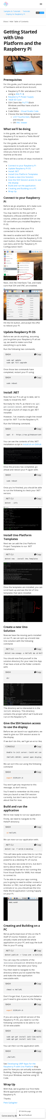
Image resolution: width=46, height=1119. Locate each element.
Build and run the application (22, 185)
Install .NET (13, 171)
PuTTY (25, 102)
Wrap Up (12, 191)
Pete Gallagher (10, 1102)
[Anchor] (23, 80)
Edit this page (26, 1111)
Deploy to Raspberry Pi (15, 14)
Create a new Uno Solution (20, 177)
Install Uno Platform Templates (23, 174)
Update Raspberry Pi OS (19, 168)
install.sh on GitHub (32, 444)
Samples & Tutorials (12, 11)
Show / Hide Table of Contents (16, 21)
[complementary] (31, 1113)
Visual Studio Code (29, 111)
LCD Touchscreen (21, 117)
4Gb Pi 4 (19, 94)
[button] (40, 13)
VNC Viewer (21, 122)
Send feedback (26, 1115)
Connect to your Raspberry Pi (22, 165)
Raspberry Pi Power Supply (21, 97)
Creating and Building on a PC (22, 188)
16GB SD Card (14, 99)
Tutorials (26, 11)
